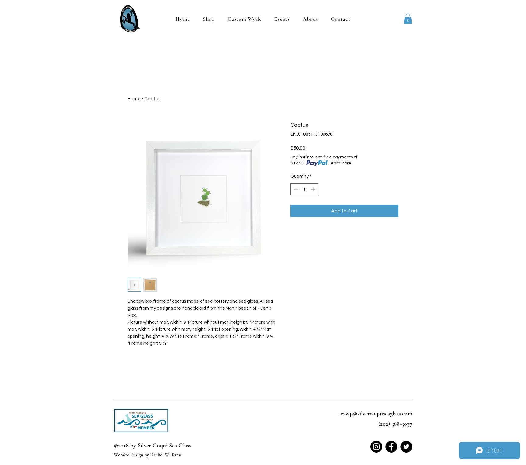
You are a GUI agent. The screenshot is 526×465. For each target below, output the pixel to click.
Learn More (340, 163)
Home (134, 98)
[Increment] (314, 189)
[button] (408, 19)
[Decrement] (295, 189)
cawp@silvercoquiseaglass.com (376, 413)
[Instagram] (376, 447)
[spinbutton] (305, 189)
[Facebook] (391, 447)
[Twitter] (406, 447)
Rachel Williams (165, 455)
